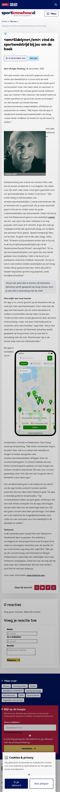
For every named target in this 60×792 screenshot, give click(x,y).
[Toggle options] (29, 774)
